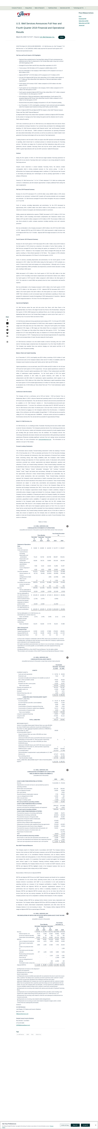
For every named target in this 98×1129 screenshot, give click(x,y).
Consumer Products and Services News (17, 8)
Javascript (81, 25)
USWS (27, 1034)
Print (80, 16)
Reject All (75, 1125)
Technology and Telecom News (78, 8)
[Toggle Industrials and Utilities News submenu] (72, 8)
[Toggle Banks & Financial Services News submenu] (47, 8)
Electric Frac (38, 1034)
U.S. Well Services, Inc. (47, 37)
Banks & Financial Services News (40, 8)
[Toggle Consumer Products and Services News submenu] (24, 8)
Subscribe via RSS (83, 21)
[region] (49, 1125)
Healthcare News (52, 8)
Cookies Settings (65, 1125)
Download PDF (82, 18)
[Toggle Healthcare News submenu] (58, 8)
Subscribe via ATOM (84, 23)
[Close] (95, 1125)
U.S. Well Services (20, 1034)
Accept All (85, 1125)
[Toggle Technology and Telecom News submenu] (85, 8)
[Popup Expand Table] (67, 526)
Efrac (32, 1034)
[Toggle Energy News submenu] (33, 8)
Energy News (28, 8)
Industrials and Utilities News (65, 8)
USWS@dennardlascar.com (23, 1025)
